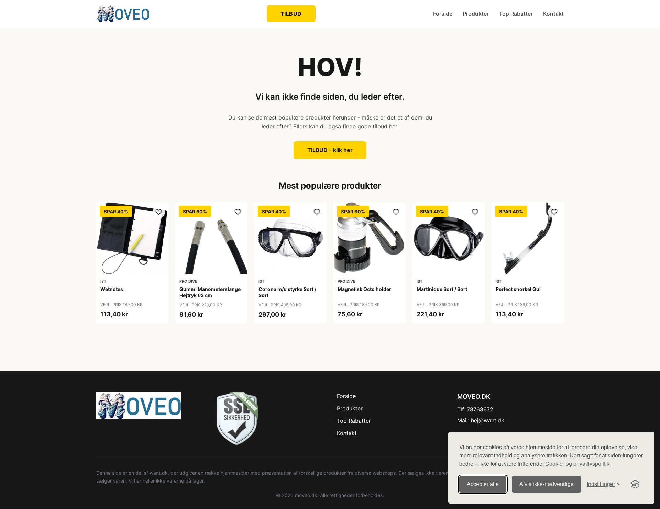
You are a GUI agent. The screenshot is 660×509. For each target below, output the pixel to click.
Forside (442, 13)
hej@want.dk (487, 420)
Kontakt (553, 13)
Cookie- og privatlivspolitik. (578, 463)
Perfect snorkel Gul (518, 289)
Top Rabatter (516, 13)
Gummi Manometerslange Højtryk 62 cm (210, 292)
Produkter (476, 13)
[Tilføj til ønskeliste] (159, 212)
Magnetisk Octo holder (364, 289)
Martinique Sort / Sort (442, 289)
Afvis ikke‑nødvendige (546, 484)
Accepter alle (483, 484)
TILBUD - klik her (330, 150)
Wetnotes (111, 289)
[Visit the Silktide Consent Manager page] (635, 484)
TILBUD (291, 13)
